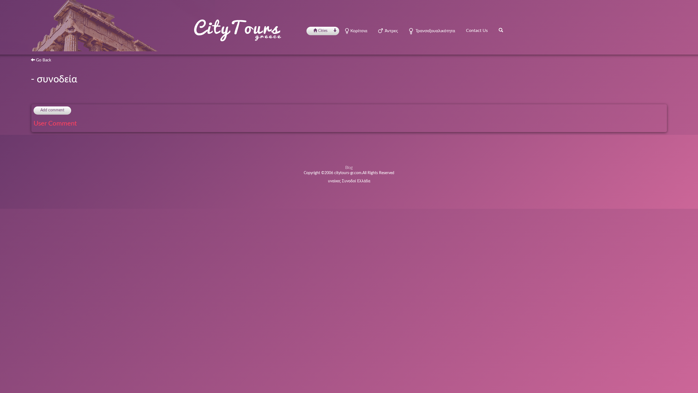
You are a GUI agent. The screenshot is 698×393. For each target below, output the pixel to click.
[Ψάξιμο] (501, 30)
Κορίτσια (358, 31)
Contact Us (477, 30)
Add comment (52, 110)
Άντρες (390, 31)
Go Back (43, 60)
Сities (323, 31)
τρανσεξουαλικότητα (434, 31)
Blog (349, 168)
